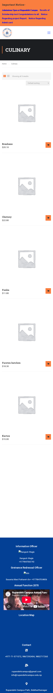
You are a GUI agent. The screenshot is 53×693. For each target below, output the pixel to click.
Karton (6, 435)
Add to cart (48, 145)
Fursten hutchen (11, 362)
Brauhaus (7, 144)
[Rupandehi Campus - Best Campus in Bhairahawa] (7, 33)
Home (4, 64)
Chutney (7, 216)
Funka (5, 289)
